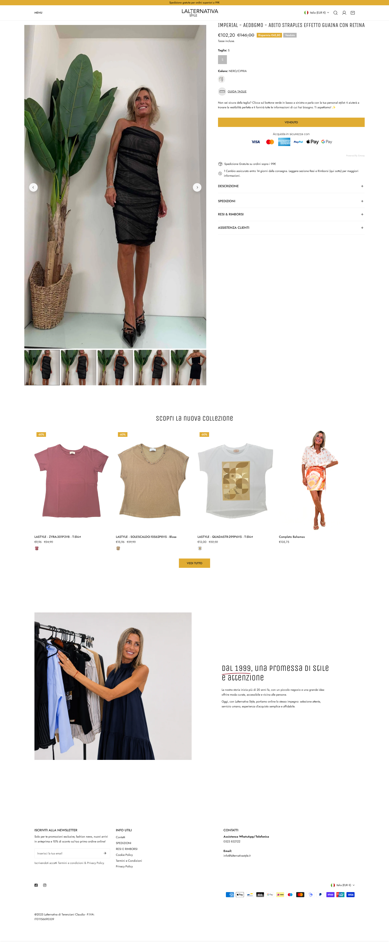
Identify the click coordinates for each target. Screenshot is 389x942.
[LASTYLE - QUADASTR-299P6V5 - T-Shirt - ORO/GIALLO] (200, 548)
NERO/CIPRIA (221, 79)
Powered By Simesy (355, 155)
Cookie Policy (124, 855)
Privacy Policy (124, 866)
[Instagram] (44, 885)
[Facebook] (36, 885)
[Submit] (105, 853)
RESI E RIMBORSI (127, 849)
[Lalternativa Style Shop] (200, 13)
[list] (115, 187)
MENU (38, 12)
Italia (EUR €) (318, 12)
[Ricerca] (335, 12)
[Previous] (33, 187)
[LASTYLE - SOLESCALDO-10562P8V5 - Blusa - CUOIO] (118, 548)
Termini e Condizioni (129, 861)
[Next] (197, 187)
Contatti (120, 837)
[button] (352, 12)
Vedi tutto (194, 563)
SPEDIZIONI (123, 843)
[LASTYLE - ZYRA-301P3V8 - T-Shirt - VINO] (36, 548)
